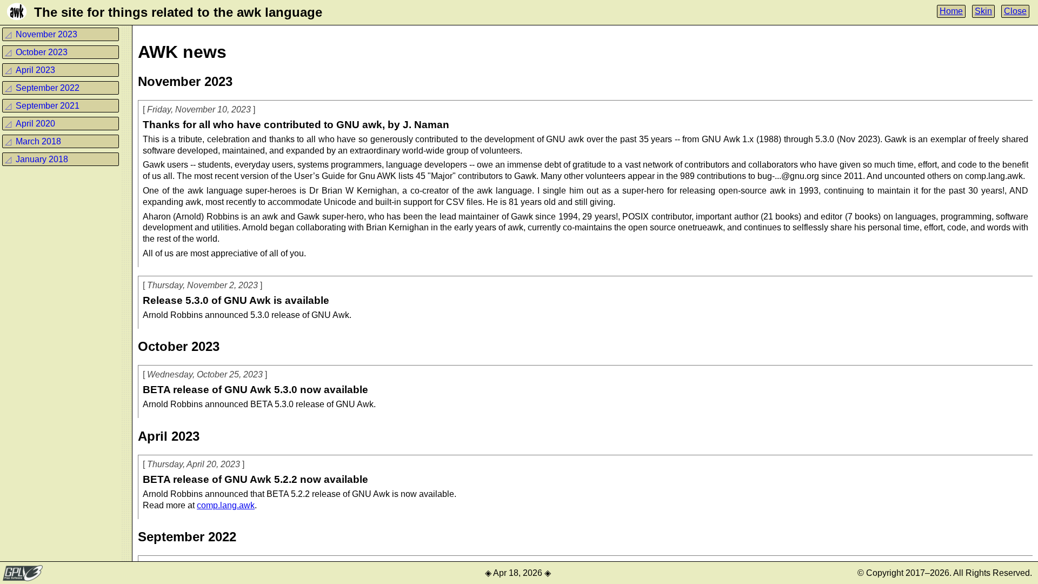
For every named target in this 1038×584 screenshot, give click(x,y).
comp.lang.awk (226, 505)
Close (1015, 11)
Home (951, 11)
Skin (983, 11)
